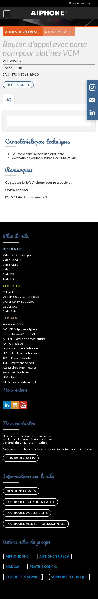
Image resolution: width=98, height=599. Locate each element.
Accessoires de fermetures (19, 367)
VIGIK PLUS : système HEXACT (21, 297)
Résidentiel (13, 249)
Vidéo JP (8, 269)
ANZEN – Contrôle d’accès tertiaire (24, 338)
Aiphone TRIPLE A (54, 556)
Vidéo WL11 (10, 264)
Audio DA (8, 279)
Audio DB (8, 274)
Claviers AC (10, 306)
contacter (82, 3)
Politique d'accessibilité (27, 513)
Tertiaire (11, 318)
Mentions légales (21, 491)
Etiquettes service (23, 577)
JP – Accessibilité (13, 324)
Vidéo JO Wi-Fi (12, 260)
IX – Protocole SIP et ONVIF (19, 334)
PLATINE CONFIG (43, 567)
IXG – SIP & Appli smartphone (20, 329)
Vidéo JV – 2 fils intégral (17, 255)
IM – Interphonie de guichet (19, 382)
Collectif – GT (11, 292)
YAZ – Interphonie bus (16, 372)
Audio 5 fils (9, 311)
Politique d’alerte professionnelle (35, 524)
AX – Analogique (13, 343)
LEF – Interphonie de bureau (20, 353)
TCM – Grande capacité (17, 358)
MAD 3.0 (12, 567)
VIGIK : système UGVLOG (18, 301)
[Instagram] (92, 88)
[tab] (9, 99)
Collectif (12, 286)
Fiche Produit (18, 85)
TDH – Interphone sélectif (18, 362)
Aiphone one (17, 556)
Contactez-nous (20, 458)
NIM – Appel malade (15, 377)
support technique (69, 577)
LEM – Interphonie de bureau (20, 348)
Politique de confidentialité (30, 502)
